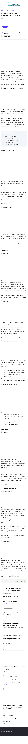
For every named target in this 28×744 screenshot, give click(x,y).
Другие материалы (13, 144)
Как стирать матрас (9, 610)
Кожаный (10, 142)
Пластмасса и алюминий (14, 140)
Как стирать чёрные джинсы (11, 718)
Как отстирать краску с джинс (12, 679)
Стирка (5, 26)
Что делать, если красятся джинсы (14, 666)
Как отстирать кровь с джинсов (12, 705)
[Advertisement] (14, 56)
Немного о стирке (10, 136)
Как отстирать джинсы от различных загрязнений (10, 624)
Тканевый (11, 138)
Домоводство (14, 2)
